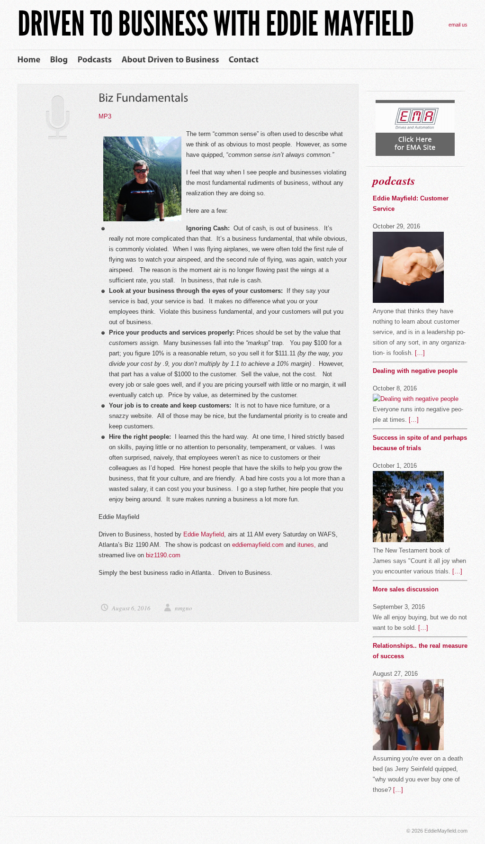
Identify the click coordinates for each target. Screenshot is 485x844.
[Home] (29, 59)
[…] (420, 352)
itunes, (307, 544)
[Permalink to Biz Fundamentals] (144, 97)
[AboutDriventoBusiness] (170, 59)
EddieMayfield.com (445, 831)
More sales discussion (406, 589)
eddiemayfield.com (259, 544)
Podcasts (394, 180)
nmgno (183, 608)
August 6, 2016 (132, 608)
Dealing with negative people (415, 370)
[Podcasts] (95, 59)
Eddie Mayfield (203, 534)
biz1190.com (164, 555)
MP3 (105, 116)
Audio (58, 117)
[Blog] (59, 59)
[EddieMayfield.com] (216, 34)
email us (458, 24)
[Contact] (244, 59)
